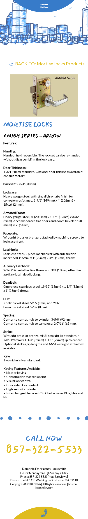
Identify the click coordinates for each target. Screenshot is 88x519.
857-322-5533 (44, 449)
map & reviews (58, 476)
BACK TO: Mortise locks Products (49, 63)
